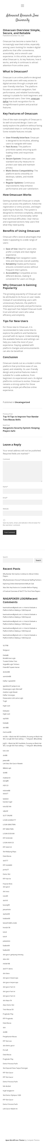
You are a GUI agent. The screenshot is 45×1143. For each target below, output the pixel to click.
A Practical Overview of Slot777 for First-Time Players (21, 591)
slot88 (5, 755)
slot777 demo (8, 969)
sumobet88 (7, 676)
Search (5, 557)
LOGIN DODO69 (8, 834)
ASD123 (5, 785)
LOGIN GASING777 (9, 820)
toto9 (5, 937)
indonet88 (6, 791)
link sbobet (7, 1086)
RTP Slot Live (7, 1041)
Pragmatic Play (8, 1014)
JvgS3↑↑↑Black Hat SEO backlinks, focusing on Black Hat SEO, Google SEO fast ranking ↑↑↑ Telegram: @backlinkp (22, 744)
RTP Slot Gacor (8, 1073)
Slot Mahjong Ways (9, 852)
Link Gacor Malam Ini (10, 1109)
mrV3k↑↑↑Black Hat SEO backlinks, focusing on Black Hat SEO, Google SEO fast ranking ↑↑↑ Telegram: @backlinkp (22, 738)
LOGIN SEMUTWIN (9, 824)
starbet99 (6, 914)
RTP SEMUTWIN (8, 829)
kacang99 (6, 905)
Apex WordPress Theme (15, 1140)
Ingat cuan (6, 706)
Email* (5, 498)
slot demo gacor (9, 1046)
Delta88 (5, 655)
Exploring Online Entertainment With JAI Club (18, 584)
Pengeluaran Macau (10, 1036)
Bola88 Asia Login (9, 658)
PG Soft (5, 1050)
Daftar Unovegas (9, 695)
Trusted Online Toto (10, 661)
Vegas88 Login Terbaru (11, 664)
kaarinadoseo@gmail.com (12, 607)
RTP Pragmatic (8, 1018)
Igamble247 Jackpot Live (11, 686)
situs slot (6, 959)
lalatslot (5, 799)
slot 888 (5, 727)
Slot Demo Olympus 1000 (12, 1095)
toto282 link (7, 806)
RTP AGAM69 (7, 865)
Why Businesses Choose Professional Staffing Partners (22, 580)
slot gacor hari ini (9, 987)
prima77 (6, 870)
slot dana (6, 973)
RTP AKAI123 (7, 847)
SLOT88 (5, 645)
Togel (5, 701)
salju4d (5, 811)
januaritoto (7, 909)
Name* (5, 487)
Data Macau (7, 856)
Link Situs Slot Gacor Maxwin (13, 763)
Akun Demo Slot (8, 1005)
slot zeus (6, 891)
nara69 (5, 896)
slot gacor (6, 887)
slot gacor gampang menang (13, 955)
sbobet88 (6, 672)
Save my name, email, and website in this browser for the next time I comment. (21, 524)
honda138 (6, 927)
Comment (6, 459)
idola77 (5, 794)
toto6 (5, 932)
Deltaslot (6, 711)
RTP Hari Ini (7, 879)
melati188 (6, 964)
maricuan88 (7, 732)
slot (4, 1027)
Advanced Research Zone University (22, 18)
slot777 (5, 861)
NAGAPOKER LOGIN (15, 598)
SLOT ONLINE (7, 815)
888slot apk (7, 768)
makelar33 (6, 778)
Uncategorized (22, 402)
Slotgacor (6, 650)
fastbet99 (6, 946)
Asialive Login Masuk (10, 692)
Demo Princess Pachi (10, 1064)
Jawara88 (6, 760)
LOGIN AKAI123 (8, 843)
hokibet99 (6, 918)
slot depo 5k (7, 1000)
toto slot (6, 751)
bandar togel (7, 802)
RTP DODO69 (7, 838)
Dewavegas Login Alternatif (12, 689)
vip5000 (5, 718)
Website (6, 509)
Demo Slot (6, 874)
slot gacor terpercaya (10, 978)
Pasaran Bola (7, 884)
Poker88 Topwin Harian (11, 667)
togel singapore (8, 1091)
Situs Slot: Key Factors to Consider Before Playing (20, 587)
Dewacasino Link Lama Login (13, 698)
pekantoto (6, 941)
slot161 (5, 900)
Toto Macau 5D (8, 1009)
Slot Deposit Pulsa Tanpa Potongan (15, 1068)
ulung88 (5, 781)
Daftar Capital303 (9, 681)
